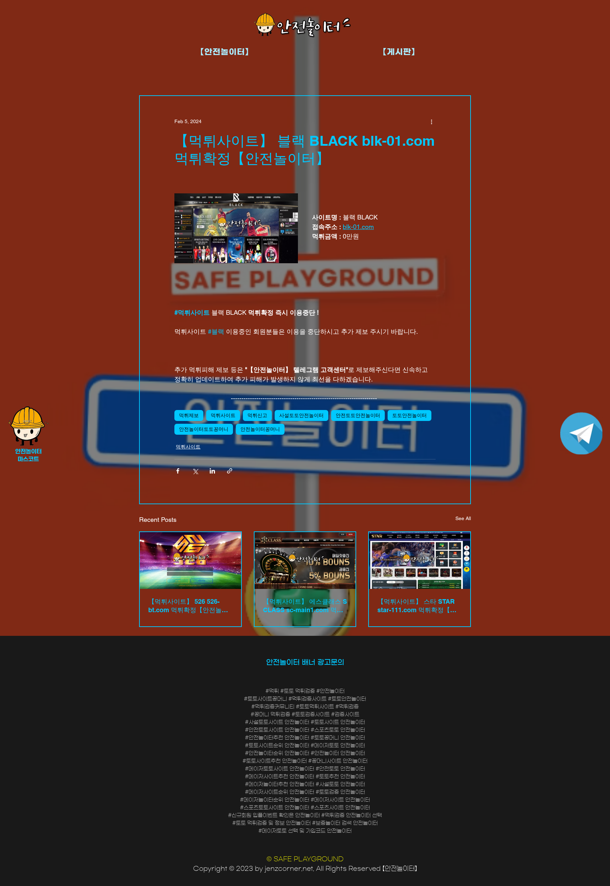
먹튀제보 (189, 415)
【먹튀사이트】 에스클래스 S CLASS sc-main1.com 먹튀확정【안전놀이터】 (305, 606)
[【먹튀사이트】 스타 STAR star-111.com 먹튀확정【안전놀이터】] (419, 560)
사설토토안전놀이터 (301, 415)
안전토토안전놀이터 (358, 415)
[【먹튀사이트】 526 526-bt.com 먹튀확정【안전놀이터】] (190, 560)
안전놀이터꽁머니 (260, 429)
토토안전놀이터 (409, 415)
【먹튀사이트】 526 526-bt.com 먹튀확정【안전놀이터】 (188, 606)
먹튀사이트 (223, 415)
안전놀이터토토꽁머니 (203, 429)
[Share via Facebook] (177, 471)
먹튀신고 (257, 415)
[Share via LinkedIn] (212, 471)
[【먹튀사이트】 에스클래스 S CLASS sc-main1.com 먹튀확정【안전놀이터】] (305, 560)
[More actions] (431, 121)
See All (463, 518)
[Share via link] (229, 471)
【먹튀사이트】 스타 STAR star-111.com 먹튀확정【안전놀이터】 (416, 606)
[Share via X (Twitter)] (195, 471)
